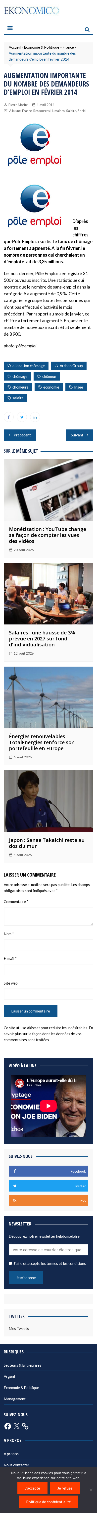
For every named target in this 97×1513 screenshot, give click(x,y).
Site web (11, 983)
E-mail (10, 958)
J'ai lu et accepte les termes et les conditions (49, 1263)
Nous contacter (16, 1465)
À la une (15, 111)
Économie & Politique (41, 47)
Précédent (22, 435)
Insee (78, 387)
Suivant (77, 435)
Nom (9, 933)
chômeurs (20, 387)
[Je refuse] (90, 1489)
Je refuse (64, 1488)
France (68, 47)
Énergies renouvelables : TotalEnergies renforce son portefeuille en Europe (42, 742)
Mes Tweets (19, 1328)
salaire (18, 398)
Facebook (9, 417)
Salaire (71, 111)
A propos (11, 1453)
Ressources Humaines (49, 111)
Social (82, 111)
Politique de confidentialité (48, 1502)
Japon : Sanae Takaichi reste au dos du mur (47, 843)
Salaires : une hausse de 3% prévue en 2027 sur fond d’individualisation (42, 638)
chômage (19, 376)
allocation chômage (28, 365)
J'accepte (32, 1488)
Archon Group (71, 365)
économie (51, 387)
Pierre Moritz (18, 105)
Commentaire (16, 901)
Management (15, 1399)
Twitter (22, 417)
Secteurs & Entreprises (22, 1365)
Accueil (15, 47)
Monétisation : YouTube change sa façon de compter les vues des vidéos (47, 535)
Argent (9, 1376)
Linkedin (35, 417)
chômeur (49, 376)
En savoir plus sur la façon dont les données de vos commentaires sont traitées (48, 1033)
